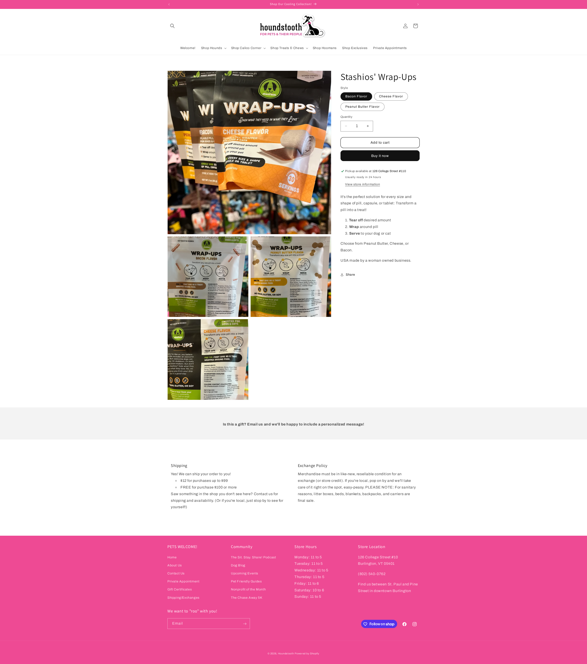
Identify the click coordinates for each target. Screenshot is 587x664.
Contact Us (176, 573)
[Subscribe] (245, 623)
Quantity (346, 116)
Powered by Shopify (307, 653)
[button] (172, 26)
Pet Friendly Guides (246, 581)
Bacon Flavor (356, 96)
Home (172, 557)
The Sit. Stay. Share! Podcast (253, 557)
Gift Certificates (179, 589)
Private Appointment (183, 581)
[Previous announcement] (169, 4)
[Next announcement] (418, 4)
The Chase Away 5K (246, 597)
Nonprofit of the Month (248, 589)
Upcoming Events (244, 573)
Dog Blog (238, 565)
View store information (362, 184)
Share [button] (350, 274)
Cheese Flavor (391, 96)
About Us (174, 565)
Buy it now (380, 156)
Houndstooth (286, 653)
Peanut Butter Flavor (362, 106)
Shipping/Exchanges (183, 597)
